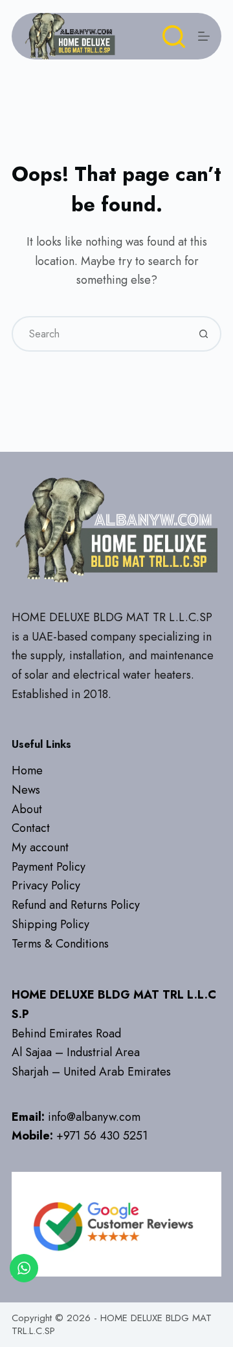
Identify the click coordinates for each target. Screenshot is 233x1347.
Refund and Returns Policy (76, 904)
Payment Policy (48, 866)
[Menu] (204, 36)
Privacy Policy (46, 885)
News (26, 789)
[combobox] (100, 334)
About (27, 809)
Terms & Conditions (60, 943)
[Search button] (203, 333)
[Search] (173, 36)
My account (40, 847)
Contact (31, 828)
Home (27, 770)
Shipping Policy (50, 924)
